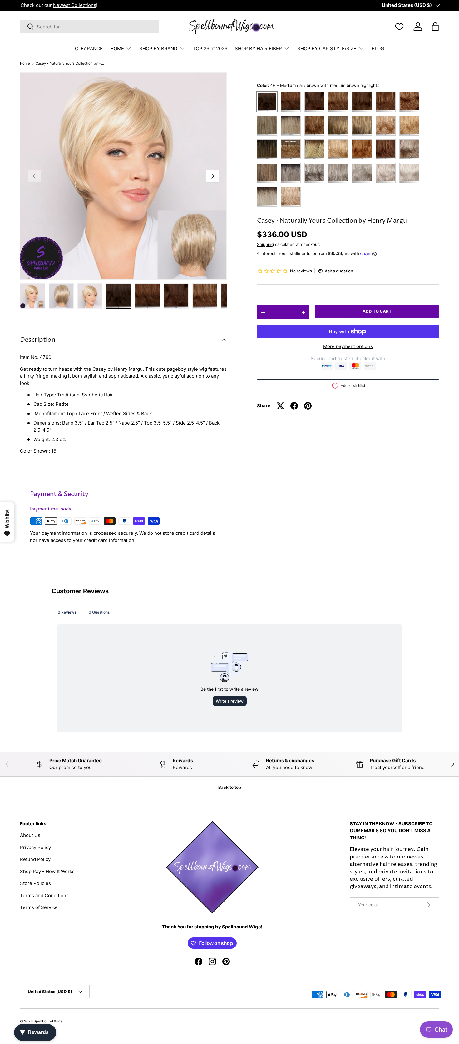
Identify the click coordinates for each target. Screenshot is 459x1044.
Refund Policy (35, 859)
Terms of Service (39, 907)
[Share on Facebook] (294, 406)
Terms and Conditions (44, 895)
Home (25, 63)
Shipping (265, 244)
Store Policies (35, 883)
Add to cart (377, 311)
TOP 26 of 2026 (210, 49)
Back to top (229, 787)
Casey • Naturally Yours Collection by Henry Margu (71, 63)
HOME (117, 49)
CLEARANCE (89, 49)
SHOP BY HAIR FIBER (258, 49)
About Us (30, 835)
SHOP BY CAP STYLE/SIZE (326, 49)
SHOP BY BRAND (158, 49)
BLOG (378, 49)
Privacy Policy (35, 847)
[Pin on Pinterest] (308, 406)
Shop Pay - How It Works (47, 871)
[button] (435, 26)
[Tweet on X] (280, 406)
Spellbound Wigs (48, 1021)
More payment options (348, 346)
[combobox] (89, 26)
